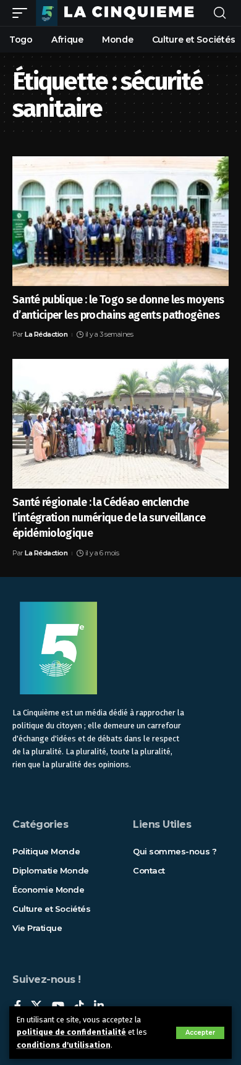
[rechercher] (220, 13)
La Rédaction (46, 334)
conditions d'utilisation (64, 1045)
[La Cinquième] (119, 13)
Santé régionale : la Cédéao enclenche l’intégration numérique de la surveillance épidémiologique (109, 517)
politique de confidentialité (71, 1032)
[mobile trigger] (22, 13)
